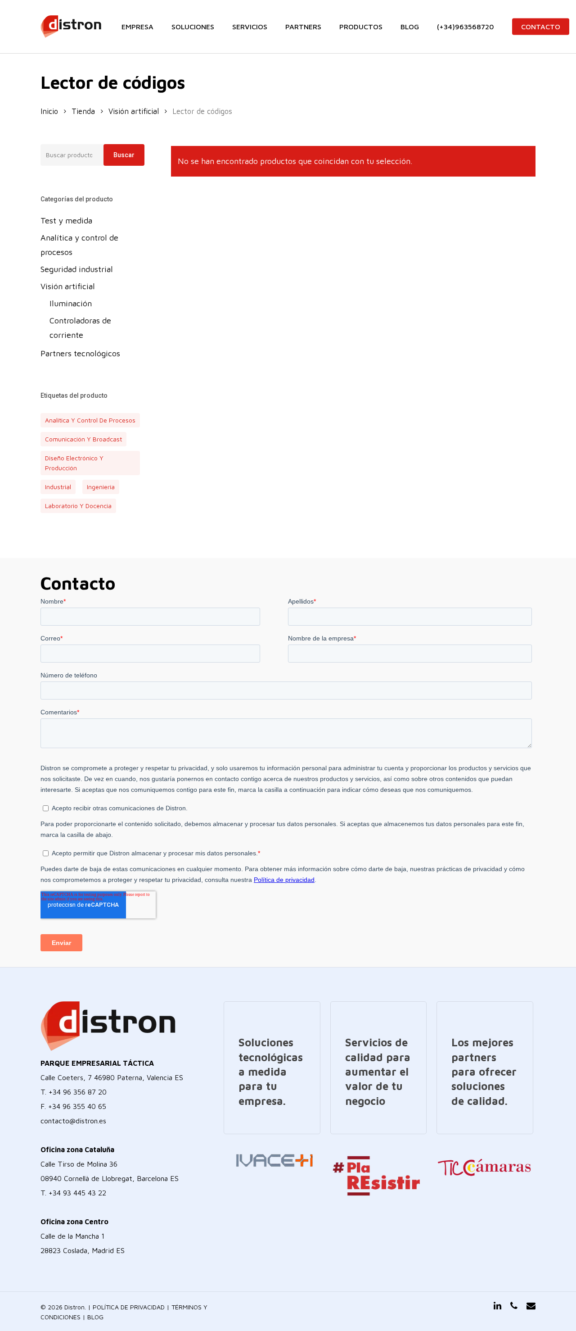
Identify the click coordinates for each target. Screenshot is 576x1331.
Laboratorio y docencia (78, 505)
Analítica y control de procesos (79, 245)
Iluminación (71, 303)
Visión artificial (133, 111)
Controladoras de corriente (80, 328)
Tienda (83, 111)
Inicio (49, 111)
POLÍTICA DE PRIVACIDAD (129, 1307)
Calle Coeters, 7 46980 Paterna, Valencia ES (111, 1077)
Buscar (124, 155)
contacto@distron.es (73, 1121)
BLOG (95, 1317)
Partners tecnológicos (80, 353)
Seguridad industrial (76, 269)
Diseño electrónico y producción (74, 463)
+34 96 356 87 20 (78, 1092)
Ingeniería (101, 487)
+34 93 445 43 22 (77, 1193)
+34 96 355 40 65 (77, 1106)
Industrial (58, 487)
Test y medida (66, 220)
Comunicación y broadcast (83, 439)
